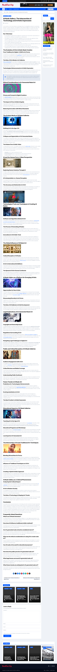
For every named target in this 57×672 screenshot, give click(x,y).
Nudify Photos (16, 9)
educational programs (17, 429)
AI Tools (45, 647)
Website (4, 630)
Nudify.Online (19, 55)
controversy (9, 364)
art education (29, 422)
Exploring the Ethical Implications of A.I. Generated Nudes (48, 61)
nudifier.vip (18, 670)
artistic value (28, 146)
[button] (54, 9)
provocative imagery (16, 294)
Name (4, 623)
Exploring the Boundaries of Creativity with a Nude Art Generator (8, 597)
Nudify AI (10, 9)
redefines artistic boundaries (8, 458)
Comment (5, 610)
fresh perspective (26, 174)
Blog (6, 9)
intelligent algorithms (23, 293)
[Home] (3, 9)
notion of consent (8, 97)
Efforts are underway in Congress (31, 334)
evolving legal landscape (7, 337)
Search (45, 15)
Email (4, 626)
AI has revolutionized (7, 61)
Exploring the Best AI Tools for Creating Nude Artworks (48, 65)
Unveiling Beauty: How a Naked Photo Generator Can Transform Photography (21, 598)
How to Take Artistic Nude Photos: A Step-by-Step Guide (34, 597)
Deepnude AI (6, 588)
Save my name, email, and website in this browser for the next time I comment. (17, 633)
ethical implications (24, 366)
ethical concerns (23, 260)
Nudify (11, 588)
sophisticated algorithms (21, 387)
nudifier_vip (7, 599)
